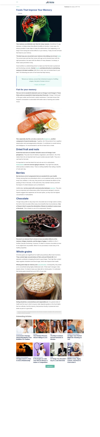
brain (59, 56)
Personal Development (73, 357)
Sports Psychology (38, 357)
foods (37, 68)
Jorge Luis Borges (40, 84)
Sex (51, 334)
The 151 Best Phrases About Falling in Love (40, 336)
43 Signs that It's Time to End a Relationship (23, 359)
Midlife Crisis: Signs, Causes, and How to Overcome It (74, 360)
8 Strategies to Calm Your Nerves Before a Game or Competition (40, 360)
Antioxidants (20, 164)
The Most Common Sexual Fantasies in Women (56, 337)
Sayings (35, 334)
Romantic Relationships (73, 334)
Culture (17, 6)
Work (51, 357)
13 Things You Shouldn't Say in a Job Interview (58, 359)
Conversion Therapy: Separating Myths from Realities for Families (24, 337)
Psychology (19, 334)
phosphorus (46, 139)
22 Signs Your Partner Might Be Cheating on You (74, 337)
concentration (42, 264)
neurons (52, 188)
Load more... (50, 366)
